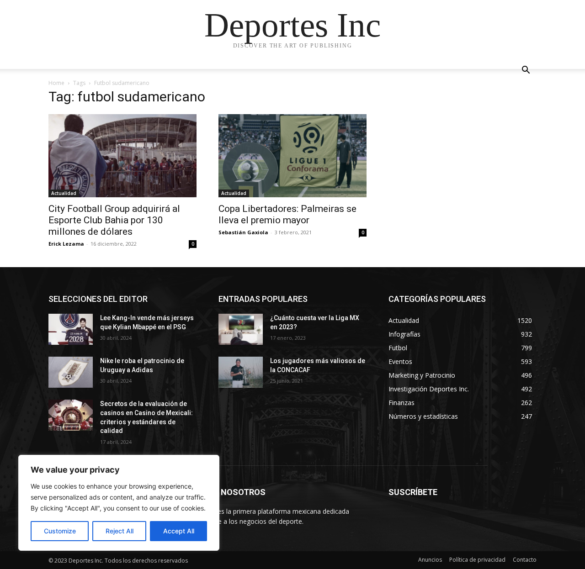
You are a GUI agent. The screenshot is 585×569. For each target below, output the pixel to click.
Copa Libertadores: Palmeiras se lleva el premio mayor (287, 214)
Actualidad (63, 193)
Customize (60, 531)
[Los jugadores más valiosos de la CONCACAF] (240, 372)
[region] (118, 503)
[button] (526, 71)
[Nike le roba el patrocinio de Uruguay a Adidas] (70, 372)
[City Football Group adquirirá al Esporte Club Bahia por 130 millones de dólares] (122, 155)
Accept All (178, 531)
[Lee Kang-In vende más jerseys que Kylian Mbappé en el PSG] (70, 329)
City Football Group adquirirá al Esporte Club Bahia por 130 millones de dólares (114, 220)
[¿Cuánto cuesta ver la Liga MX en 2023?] (240, 329)
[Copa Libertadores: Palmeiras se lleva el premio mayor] (292, 155)
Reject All (119, 531)
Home (56, 83)
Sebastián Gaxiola (243, 232)
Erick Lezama (66, 243)
